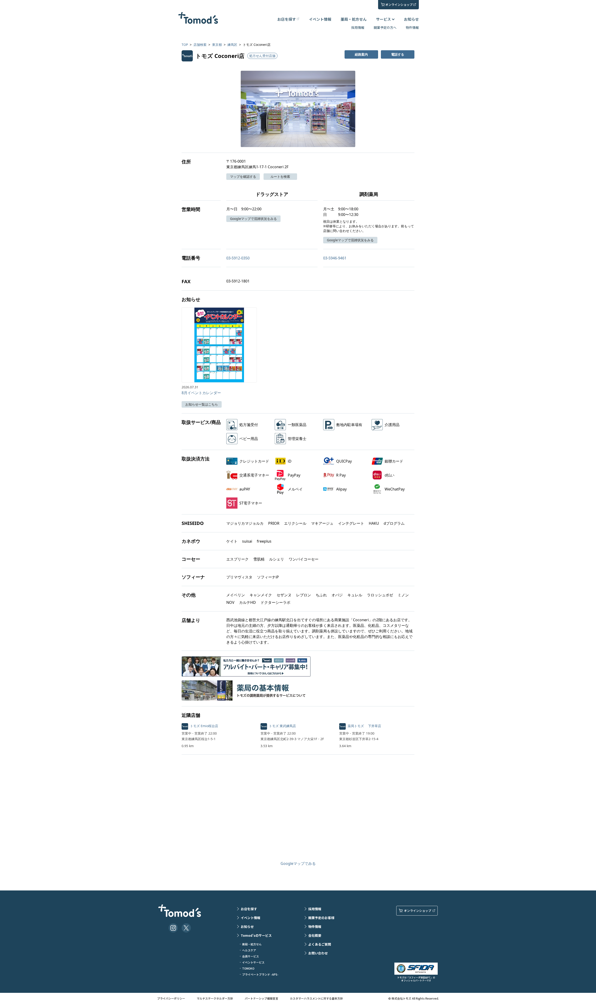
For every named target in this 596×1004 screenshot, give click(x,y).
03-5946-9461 (334, 258)
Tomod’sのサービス (256, 935)
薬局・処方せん (354, 19)
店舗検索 (200, 44)
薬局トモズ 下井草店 (364, 726)
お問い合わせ (318, 953)
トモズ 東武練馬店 (282, 726)
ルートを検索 (280, 176)
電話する (397, 54)
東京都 (217, 44)
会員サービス (250, 956)
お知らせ (411, 19)
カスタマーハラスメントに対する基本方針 (316, 998)
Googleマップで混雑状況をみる (253, 218)
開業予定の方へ (385, 27)
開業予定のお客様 (321, 917)
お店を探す (249, 909)
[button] (298, 109)
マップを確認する (243, 176)
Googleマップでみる (298, 863)
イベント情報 (320, 19)
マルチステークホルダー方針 (215, 998)
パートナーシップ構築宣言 (261, 998)
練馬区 (232, 44)
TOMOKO (248, 968)
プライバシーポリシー (171, 998)
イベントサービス (253, 962)
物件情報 (412, 27)
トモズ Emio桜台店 (204, 726)
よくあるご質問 (319, 944)
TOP (185, 44)
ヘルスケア (249, 950)
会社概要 (314, 935)
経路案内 (361, 54)
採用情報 (357, 27)
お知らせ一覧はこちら (201, 404)
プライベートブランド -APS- (260, 974)
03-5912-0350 (238, 258)
